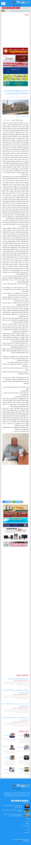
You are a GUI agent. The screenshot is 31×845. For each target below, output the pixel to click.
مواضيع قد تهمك (22, 675)
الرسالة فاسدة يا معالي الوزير (23, 750)
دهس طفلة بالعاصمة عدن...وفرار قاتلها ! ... (18, 678)
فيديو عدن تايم (27, 832)
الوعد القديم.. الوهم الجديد (9, 772)
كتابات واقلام (24, 731)
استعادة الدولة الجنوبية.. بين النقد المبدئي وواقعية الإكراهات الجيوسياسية (23, 740)
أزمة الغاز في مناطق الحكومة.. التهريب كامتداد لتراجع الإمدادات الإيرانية (9, 763)
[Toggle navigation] (3, 3)
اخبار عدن (28, 821)
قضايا (29, 828)
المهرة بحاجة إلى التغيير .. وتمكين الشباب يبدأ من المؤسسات (23, 763)
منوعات (28, 830)
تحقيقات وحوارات (26, 825)
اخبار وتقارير (27, 823)
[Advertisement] (15, 608)
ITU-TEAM (19, 840)
